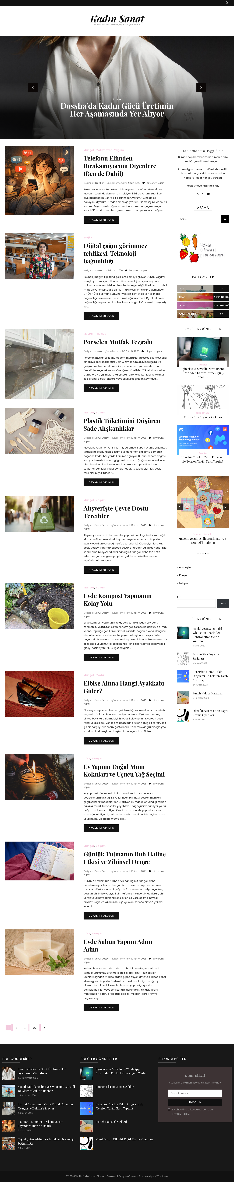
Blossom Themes (138, 1176)
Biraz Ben (99, 183)
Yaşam (119, 150)
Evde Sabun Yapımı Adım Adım (118, 945)
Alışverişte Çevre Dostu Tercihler (116, 512)
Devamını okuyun (101, 220)
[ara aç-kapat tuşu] (227, 3)
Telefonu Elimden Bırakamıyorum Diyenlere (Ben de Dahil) (120, 165)
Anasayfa (185, 567)
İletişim (183, 583)
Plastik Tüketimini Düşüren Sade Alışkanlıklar (122, 424)
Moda (100, 675)
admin (98, 270)
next (201, 87)
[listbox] (117, 87)
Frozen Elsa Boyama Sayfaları (203, 417)
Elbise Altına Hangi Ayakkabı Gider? (124, 687)
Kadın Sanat (117, 18)
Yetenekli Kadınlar (203, 534)
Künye (183, 575)
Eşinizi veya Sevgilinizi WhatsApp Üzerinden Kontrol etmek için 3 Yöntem (203, 373)
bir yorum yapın (155, 183)
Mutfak (89, 334)
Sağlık (129, 91)
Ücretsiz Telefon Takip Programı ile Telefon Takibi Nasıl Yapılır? (211, 676)
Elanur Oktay (102, 437)
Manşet (89, 150)
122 (36, 1028)
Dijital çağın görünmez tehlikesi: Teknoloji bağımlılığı (115, 253)
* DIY (87, 758)
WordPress (162, 1176)
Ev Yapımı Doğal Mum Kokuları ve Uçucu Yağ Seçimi (124, 770)
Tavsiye (139, 91)
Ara (179, 597)
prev (33, 87)
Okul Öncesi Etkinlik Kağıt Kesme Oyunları (124, 1139)
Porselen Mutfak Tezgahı (118, 342)
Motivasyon (104, 150)
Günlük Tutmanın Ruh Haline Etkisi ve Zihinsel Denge (125, 858)
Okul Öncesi (203, 413)
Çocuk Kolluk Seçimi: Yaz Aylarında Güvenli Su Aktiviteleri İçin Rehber (134, 105)
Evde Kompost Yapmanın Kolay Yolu (118, 599)
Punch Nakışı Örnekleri (208, 693)
